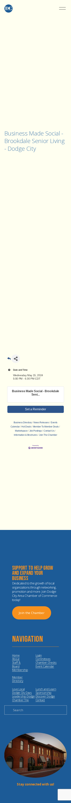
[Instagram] (32, 793)
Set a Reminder (35, 409)
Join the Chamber (31, 613)
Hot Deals (26, 426)
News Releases (41, 422)
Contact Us (49, 430)
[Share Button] (15, 358)
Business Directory (23, 422)
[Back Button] (9, 360)
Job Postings (35, 430)
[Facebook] (39, 793)
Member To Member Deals (46, 426)
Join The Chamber (48, 435)
